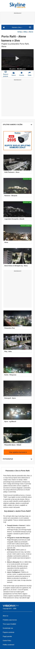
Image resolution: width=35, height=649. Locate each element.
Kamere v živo (16, 27)
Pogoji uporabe (7, 636)
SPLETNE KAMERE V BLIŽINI (12, 124)
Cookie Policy (7, 640)
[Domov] (3, 27)
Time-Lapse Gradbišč (9, 624)
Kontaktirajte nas (8, 628)
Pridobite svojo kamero (10, 620)
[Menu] (30, 27)
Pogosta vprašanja (8, 632)
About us (5, 616)
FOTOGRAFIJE (8, 459)
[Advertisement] (17, 18)
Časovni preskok (5, 75)
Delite (29, 75)
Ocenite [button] (21, 75)
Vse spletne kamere (17, 452)
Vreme (14, 75)
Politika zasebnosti (8, 645)
